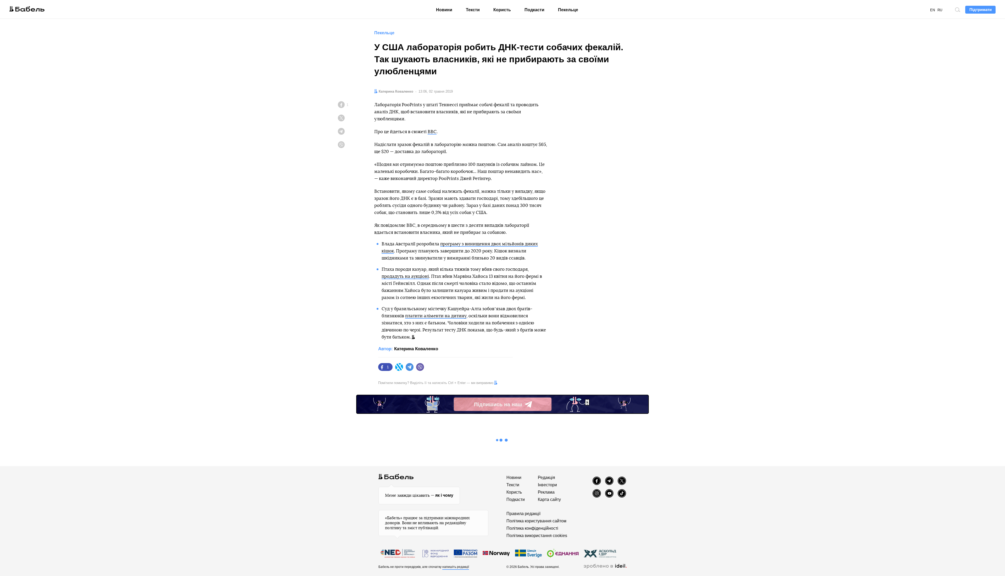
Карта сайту (549, 499)
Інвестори (547, 485)
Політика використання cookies (536, 535)
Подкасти (534, 10)
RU (939, 10)
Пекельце (568, 10)
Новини (444, 10)
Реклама (546, 492)
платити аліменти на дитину (435, 316)
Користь (502, 10)
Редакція (546, 477)
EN (932, 10)
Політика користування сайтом (536, 521)
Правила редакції (523, 513)
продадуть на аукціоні (405, 276)
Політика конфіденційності (532, 528)
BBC (432, 131)
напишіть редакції (455, 567)
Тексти (473, 10)
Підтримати (980, 9)
